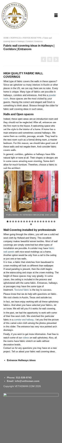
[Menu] (56, 15)
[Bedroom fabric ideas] (56, 59)
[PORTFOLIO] (49, 59)
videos (26, 337)
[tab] (7, 221)
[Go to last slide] (5, 195)
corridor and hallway (24, 319)
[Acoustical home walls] (43, 59)
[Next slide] (56, 195)
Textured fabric (21, 290)
